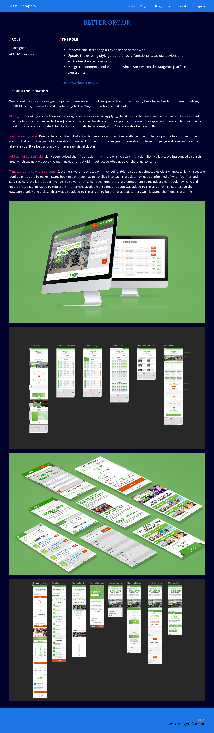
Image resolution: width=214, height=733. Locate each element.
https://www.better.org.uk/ (78, 83)
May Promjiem (22, 6)
